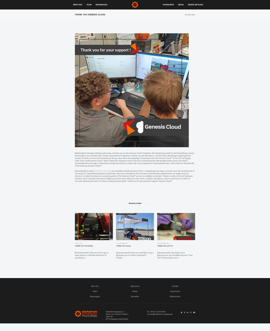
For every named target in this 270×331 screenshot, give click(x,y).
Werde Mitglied (195, 5)
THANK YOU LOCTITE (165, 246)
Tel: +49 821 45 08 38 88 (156, 312)
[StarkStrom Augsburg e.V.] (135, 4)
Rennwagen (101, 5)
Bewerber (135, 296)
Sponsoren (168, 5)
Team (88, 5)
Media (181, 5)
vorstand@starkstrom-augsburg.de (160, 314)
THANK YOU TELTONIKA (84, 246)
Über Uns (77, 5)
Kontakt (175, 286)
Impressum (175, 291)
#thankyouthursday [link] (103, 171)
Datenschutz (175, 296)
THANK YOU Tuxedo (123, 246)
